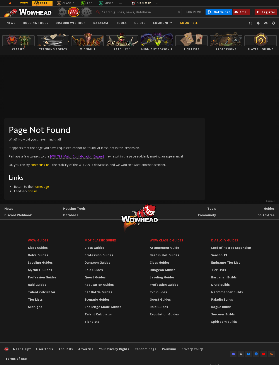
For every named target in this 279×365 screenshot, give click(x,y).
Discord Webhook (71, 23)
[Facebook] (256, 354)
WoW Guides (38, 240)
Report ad (270, 201)
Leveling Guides (40, 262)
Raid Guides (37, 285)
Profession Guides (42, 277)
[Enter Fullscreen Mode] (250, 23)
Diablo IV (144, 3)
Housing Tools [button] (35, 23)
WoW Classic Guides (166, 240)
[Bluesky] (248, 354)
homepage (41, 186)
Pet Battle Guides (98, 292)
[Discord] (233, 354)
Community (162, 23)
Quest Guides (95, 277)
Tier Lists (35, 299)
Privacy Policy (192, 349)
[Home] (29, 12)
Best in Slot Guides (164, 255)
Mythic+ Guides (40, 270)
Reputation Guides (99, 285)
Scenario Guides (97, 299)
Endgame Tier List (225, 262)
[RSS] (271, 354)
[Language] (273, 23)
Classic (68, 3)
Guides (139, 23)
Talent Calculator (41, 292)
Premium (169, 349)
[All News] (10, 3)
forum (32, 191)
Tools (211, 208)
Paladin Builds (222, 299)
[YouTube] (263, 354)
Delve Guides (38, 255)
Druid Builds (220, 285)
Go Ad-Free (189, 23)
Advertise (86, 349)
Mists (109, 3)
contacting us (40, 165)
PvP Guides (158, 292)
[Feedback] (266, 23)
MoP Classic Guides (101, 240)
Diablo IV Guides (224, 240)
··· (120, 3)
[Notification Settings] (258, 23)
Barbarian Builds (224, 277)
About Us (65, 349)
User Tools (44, 349)
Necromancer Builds (227, 292)
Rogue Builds (221, 307)
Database (101, 23)
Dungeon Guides (97, 262)
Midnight (35, 307)
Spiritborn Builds (224, 322)
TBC (89, 3)
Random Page (146, 349)
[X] (241, 354)
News (11, 23)
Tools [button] (121, 23)
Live (62, 11)
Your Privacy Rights (114, 349)
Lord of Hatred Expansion (231, 248)
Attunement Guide (164, 248)
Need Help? (22, 349)
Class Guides (38, 248)
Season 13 (219, 255)
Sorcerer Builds (223, 314)
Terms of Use (16, 359)
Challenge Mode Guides (103, 307)
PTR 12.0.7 (86, 12)
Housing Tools (74, 208)
